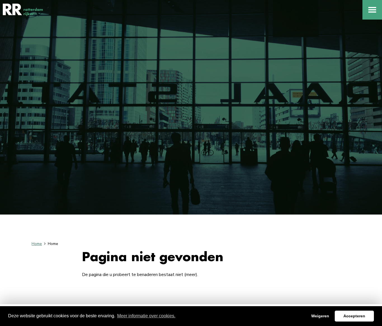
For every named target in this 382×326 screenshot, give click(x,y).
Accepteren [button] (354, 316)
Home (37, 243)
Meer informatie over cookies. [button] (146, 315)
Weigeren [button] (320, 316)
